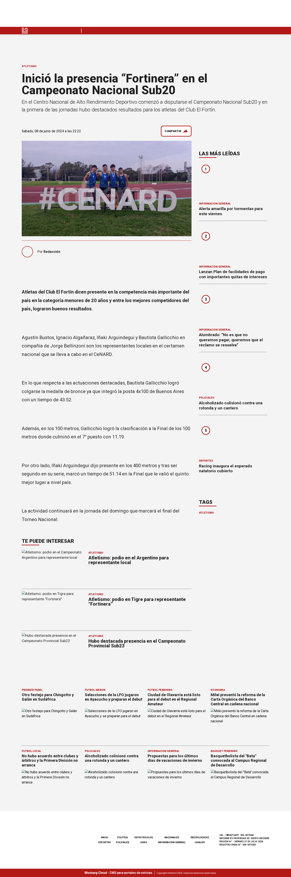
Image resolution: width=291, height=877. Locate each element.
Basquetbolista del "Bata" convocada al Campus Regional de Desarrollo (239, 760)
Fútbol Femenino (160, 690)
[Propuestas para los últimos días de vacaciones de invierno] (177, 786)
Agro (143, 842)
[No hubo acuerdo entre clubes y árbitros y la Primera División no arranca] (51, 786)
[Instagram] (245, 14)
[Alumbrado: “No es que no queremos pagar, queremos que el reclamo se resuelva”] (233, 307)
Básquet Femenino (224, 751)
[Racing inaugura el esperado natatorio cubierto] (233, 438)
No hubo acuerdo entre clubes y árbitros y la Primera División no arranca (50, 760)
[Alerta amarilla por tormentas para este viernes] (233, 181)
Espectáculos (143, 837)
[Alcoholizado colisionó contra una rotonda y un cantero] (233, 375)
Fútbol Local (31, 751)
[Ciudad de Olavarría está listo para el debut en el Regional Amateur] (177, 725)
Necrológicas (200, 837)
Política (122, 837)
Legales (200, 842)
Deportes (206, 461)
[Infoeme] (49, 14)
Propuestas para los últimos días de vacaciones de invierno (175, 758)
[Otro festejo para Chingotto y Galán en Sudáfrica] (51, 725)
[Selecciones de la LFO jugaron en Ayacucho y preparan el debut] (114, 725)
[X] (265, 14)
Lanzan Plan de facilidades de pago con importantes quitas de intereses (233, 274)
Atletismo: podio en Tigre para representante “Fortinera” (137, 602)
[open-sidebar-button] (25, 30)
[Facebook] (235, 14)
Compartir (173, 131)
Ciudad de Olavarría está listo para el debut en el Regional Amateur (174, 699)
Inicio (104, 837)
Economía (218, 690)
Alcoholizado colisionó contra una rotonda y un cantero (230, 405)
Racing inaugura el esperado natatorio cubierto (225, 469)
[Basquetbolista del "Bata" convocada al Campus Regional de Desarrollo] (240, 786)
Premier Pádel (32, 690)
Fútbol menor (95, 690)
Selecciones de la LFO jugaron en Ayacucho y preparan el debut (113, 697)
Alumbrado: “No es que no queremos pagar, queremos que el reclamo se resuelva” (231, 339)
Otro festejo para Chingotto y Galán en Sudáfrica (48, 697)
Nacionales (171, 837)
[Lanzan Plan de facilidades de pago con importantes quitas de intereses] (233, 244)
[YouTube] (255, 14)
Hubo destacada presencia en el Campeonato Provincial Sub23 (137, 643)
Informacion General (215, 204)
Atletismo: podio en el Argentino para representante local (128, 560)
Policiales (206, 398)
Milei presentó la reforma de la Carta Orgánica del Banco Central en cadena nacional (238, 699)
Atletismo (29, 66)
